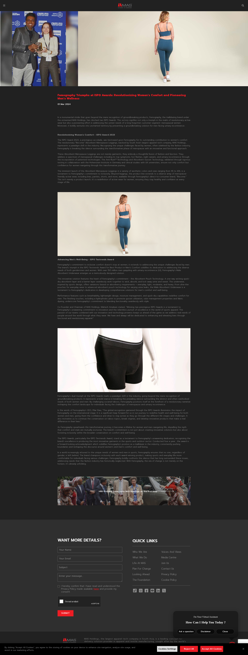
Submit (65, 613)
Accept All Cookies (211, 649)
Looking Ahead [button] (141, 574)
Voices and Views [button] (171, 552)
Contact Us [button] (167, 568)
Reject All (189, 649)
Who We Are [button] (139, 552)
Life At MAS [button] (139, 563)
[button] (4, 5)
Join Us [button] (165, 563)
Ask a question (186, 631)
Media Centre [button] (168, 557)
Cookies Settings (167, 649)
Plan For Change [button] (141, 568)
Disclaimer (206, 631)
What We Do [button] (139, 557)
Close (225, 631)
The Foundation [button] (141, 580)
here (96, 589)
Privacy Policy (169, 574)
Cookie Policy (169, 580)
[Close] (243, 649)
